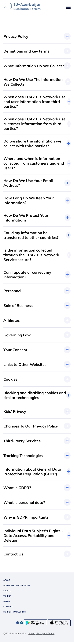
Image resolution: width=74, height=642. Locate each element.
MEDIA (6, 601)
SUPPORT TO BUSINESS (14, 612)
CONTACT (8, 606)
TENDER (7, 596)
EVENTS (7, 590)
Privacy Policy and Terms (41, 633)
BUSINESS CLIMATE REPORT (16, 585)
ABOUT (6, 580)
